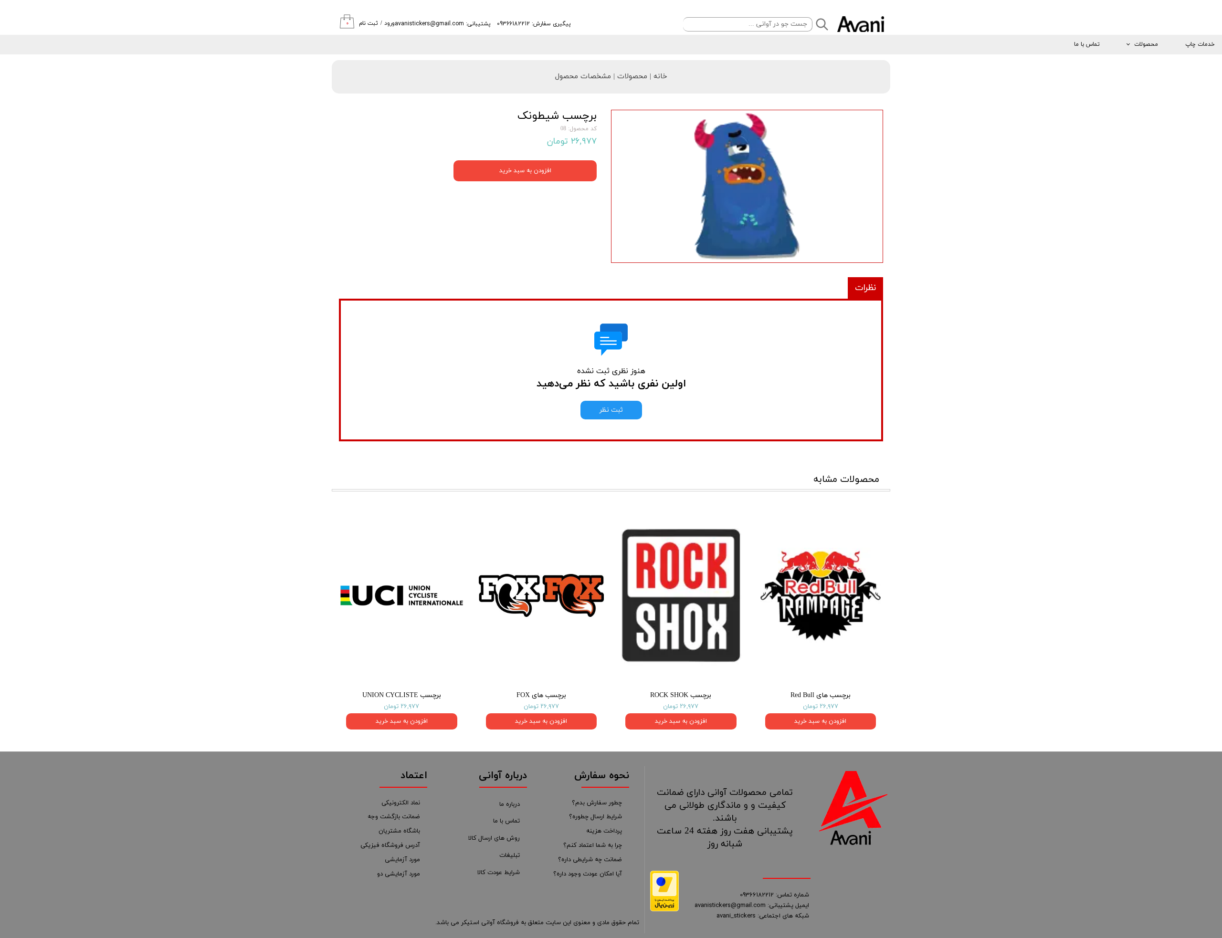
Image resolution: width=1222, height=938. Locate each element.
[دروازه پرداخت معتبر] (664, 909)
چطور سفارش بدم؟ (597, 803)
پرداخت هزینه (604, 831)
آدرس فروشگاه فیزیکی (390, 845)
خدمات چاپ (1200, 44)
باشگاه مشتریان (399, 831)
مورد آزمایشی (402, 859)
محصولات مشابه (846, 479)
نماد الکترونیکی (400, 803)
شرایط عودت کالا (498, 872)
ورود (389, 23)
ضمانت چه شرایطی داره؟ (590, 859)
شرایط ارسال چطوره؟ (595, 817)
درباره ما (509, 804)
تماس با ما (1087, 44)
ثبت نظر (611, 410)
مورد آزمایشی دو (398, 874)
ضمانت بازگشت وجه (394, 817)
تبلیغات (509, 855)
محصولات (1146, 44)
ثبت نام (368, 23)
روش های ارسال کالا (494, 838)
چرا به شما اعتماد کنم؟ (592, 845)
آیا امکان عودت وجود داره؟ (587, 874)
